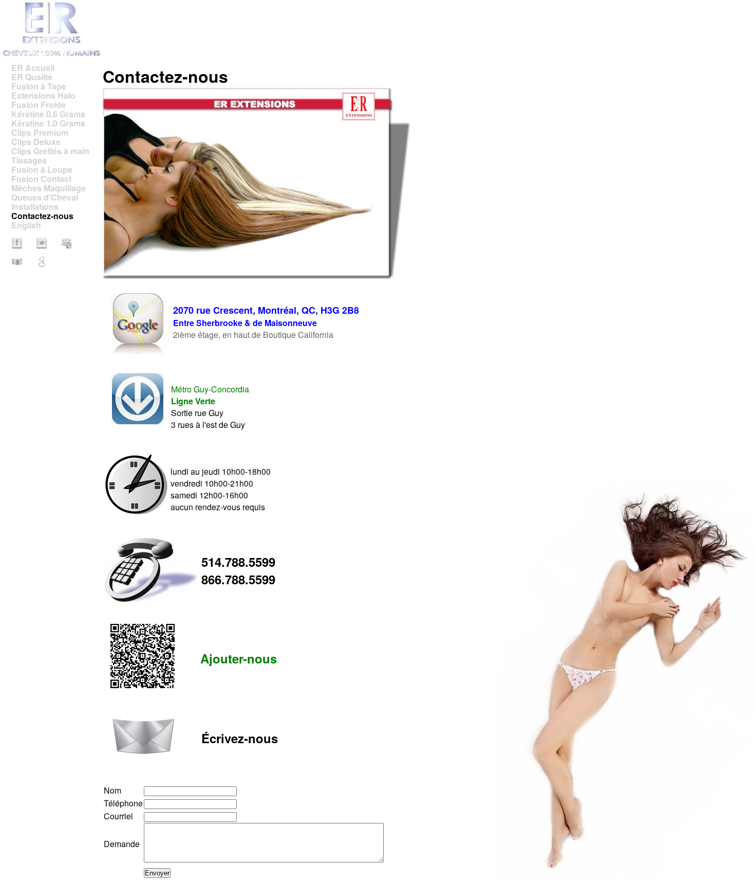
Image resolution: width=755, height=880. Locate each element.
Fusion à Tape (38, 86)
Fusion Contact (41, 179)
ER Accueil (32, 68)
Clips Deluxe (36, 142)
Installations (35, 206)
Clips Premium (39, 132)
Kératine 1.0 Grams (48, 123)
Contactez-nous (42, 216)
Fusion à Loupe (41, 169)
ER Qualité (31, 77)
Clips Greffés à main (50, 151)
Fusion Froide (38, 105)
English (26, 225)
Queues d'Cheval (44, 197)
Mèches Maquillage (48, 188)
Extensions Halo (43, 95)
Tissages (29, 160)
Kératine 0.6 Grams (48, 114)
